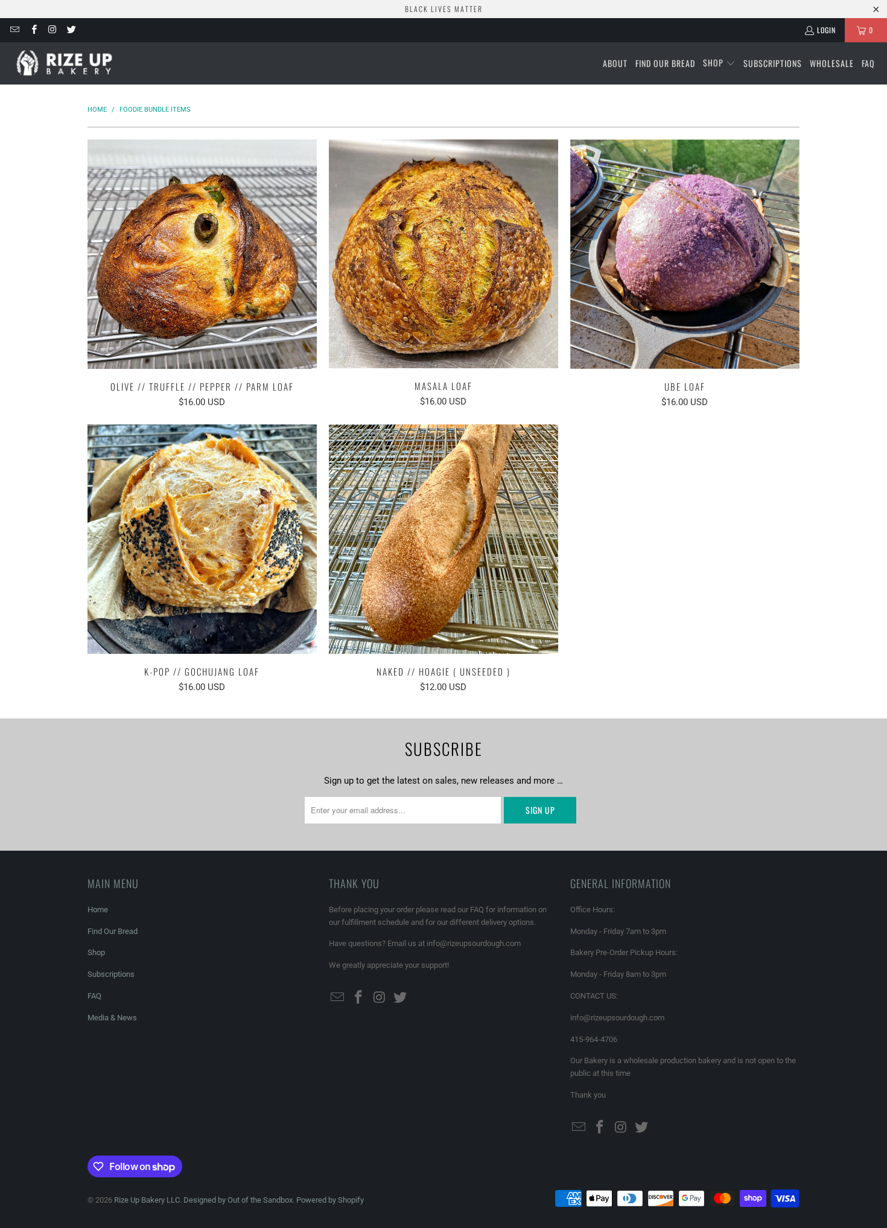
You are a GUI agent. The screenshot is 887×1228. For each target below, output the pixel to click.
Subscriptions (111, 974)
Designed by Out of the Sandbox (238, 1199)
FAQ (94, 995)
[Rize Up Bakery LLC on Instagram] (52, 30)
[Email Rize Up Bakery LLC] (14, 30)
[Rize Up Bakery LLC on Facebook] (33, 30)
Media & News (112, 1017)
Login (826, 30)
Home (97, 909)
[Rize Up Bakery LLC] (68, 63)
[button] (719, 63)
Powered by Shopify (330, 1199)
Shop (96, 952)
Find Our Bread (112, 931)
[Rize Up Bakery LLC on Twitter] (71, 30)
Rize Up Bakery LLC (147, 1199)
